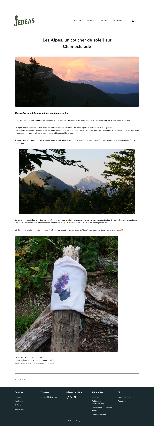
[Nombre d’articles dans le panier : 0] (132, 20)
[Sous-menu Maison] (82, 20)
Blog (120, 392)
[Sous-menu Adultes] (95, 20)
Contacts (45, 392)
